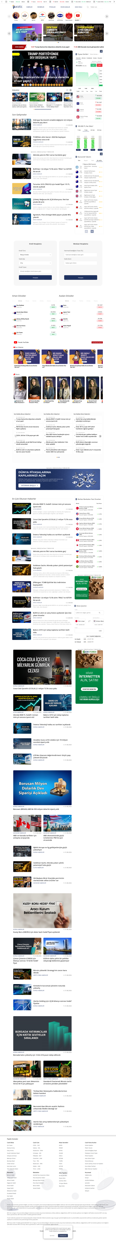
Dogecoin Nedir (11, 1183)
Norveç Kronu (21, 325)
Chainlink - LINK (37, 1158)
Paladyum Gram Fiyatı (91, 1153)
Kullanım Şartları (90, 1188)
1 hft (82, 91)
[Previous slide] (2, 1)
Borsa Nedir (36, 1185)
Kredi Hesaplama (35, 244)
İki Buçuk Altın (63, 1175)
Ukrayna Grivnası (12, 1156)
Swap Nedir (10, 1188)
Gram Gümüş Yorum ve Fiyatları (94, 1163)
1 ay (87, 91)
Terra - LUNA (36, 1169)
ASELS (60, 1156)
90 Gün (99, 130)
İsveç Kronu (10, 1150)
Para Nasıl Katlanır (38, 1183)
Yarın (92, 160)
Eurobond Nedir (11, 1193)
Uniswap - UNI (37, 1153)
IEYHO (61, 1150)
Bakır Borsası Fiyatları (91, 1169)
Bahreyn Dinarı (11, 1158)
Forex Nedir (10, 1185)
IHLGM (61, 1153)
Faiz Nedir (10, 1196)
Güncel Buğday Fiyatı (91, 1150)
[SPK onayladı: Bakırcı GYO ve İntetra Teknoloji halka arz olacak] (58, 32)
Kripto (49, 301)
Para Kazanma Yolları (39, 1178)
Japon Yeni (66, 312)
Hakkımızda (88, 1175)
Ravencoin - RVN (37, 1163)
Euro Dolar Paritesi (90, 1166)
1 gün (78, 91)
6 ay (91, 91)
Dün (79, 160)
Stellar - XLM (36, 1166)
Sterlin (65, 319)
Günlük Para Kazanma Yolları (41, 1175)
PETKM (61, 1158)
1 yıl (96, 91)
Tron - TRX (36, 1161)
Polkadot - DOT (37, 1156)
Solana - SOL (36, 1148)
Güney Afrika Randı (23, 319)
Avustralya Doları (22, 312)
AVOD (60, 1145)
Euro (64, 305)
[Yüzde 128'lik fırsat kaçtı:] (89, 32)
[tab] (57, 42)
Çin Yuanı (20, 332)
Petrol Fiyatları (89, 1156)
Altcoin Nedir (11, 1180)
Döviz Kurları (94, 54)
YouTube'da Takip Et (97, 342)
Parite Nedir (10, 1198)
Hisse (27, 301)
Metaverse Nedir (12, 1191)
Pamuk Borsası (89, 1161)
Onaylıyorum (63, 1235)
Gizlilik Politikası (89, 1180)
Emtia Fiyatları (89, 1145)
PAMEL (61, 1169)
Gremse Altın (62, 1181)
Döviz (20, 301)
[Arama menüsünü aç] (88, 7)
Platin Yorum (88, 1148)
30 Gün (93, 130)
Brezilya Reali (11, 1161)
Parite (34, 301)
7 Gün (85, 130)
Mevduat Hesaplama (80, 244)
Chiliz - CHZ (36, 1145)
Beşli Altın (62, 1186)
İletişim (87, 1191)
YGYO (60, 1163)
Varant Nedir (36, 1188)
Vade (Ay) (22, 259)
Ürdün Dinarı (11, 1163)
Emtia (41, 301)
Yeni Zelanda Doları (12, 1169)
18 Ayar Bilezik (63, 1183)
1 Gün (79, 130)
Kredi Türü (22, 251)
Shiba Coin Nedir (12, 1178)
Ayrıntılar (52, 1235)
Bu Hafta (99, 160)
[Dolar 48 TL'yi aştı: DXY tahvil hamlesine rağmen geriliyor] (27, 32)
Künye (87, 1178)
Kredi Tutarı (22, 267)
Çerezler (87, 1183)
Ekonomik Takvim (84, 157)
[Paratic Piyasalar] (101, 51)
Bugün (86, 160)
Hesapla (35, 278)
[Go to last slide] (9, 33)
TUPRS (61, 1161)
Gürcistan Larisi (11, 1166)
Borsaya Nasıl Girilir (38, 1180)
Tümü (100, 91)
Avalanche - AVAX (38, 1150)
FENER (61, 1148)
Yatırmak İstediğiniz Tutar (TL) (73, 251)
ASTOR (61, 1166)
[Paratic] (17, 7)
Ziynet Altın (62, 1178)
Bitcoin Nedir (11, 1175)
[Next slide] (114, 1)
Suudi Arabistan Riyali (13, 1153)
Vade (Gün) (67, 259)
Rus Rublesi (20, 305)
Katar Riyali (67, 325)
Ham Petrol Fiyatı (90, 1158)
